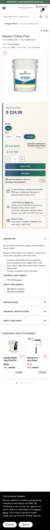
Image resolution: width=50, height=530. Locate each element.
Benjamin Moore (11, 24)
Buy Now (25, 173)
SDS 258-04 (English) (15, 292)
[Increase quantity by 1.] (22, 159)
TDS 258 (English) (14, 280)
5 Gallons (29, 137)
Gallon (18, 137)
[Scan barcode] (46, 16)
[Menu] (4, 8)
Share (46, 31)
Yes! (42, 181)
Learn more (25, 224)
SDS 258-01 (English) (15, 289)
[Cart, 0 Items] (41, 11)
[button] (41, 7)
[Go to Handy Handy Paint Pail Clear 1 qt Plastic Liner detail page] (13, 346)
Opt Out (25, 525)
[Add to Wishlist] (5, 53)
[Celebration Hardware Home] (25, 7)
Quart (9, 137)
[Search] (41, 16)
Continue (10, 525)
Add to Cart (25, 166)
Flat (8, 128)
